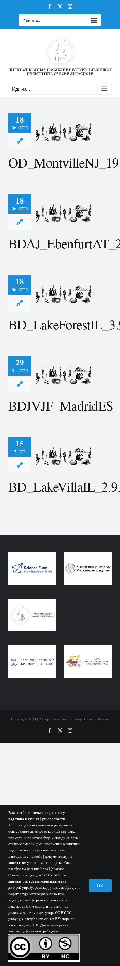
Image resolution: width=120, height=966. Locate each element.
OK (100, 885)
